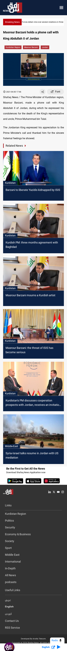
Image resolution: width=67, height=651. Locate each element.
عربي (8, 600)
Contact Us (12, 620)
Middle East (12, 554)
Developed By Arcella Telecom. (33, 639)
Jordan (45, 47)
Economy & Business (18, 534)
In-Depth (10, 568)
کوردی (8, 614)
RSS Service (12, 627)
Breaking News (12, 22)
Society (9, 541)
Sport (8, 548)
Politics (9, 520)
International (13, 561)
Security (10, 527)
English (9, 607)
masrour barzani (31, 47)
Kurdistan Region (13, 47)
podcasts (10, 582)
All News (10, 575)
